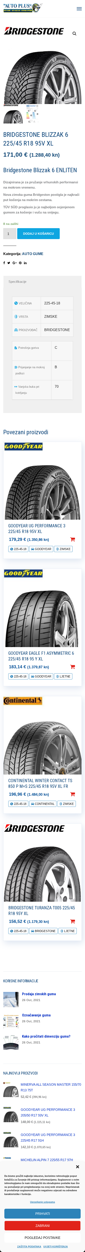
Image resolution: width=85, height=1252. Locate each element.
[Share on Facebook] (4, 263)
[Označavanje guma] (11, 1020)
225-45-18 (19, 549)
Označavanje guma (36, 1015)
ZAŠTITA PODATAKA (29, 1246)
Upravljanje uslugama (42, 1202)
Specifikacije (17, 281)
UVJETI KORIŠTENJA (55, 1246)
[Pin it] (20, 263)
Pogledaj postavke (42, 1238)
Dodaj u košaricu (38, 233)
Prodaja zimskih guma (39, 994)
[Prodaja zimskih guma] (11, 999)
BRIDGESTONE (45, 931)
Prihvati (42, 1214)
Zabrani (43, 1226)
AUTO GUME (32, 254)
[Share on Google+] (15, 263)
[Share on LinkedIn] (25, 263)
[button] (78, 1167)
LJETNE (64, 676)
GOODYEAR (42, 549)
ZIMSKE (65, 549)
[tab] (42, 282)
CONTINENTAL (44, 804)
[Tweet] (8, 263)
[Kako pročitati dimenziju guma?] (11, 1042)
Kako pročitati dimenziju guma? (46, 1036)
